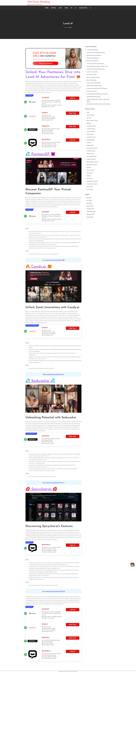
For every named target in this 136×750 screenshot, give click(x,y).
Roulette (89, 167)
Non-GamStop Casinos (92, 162)
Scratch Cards (90, 170)
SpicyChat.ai (46, 139)
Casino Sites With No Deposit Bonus (96, 52)
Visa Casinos (90, 189)
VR (71, 8)
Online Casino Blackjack (93, 58)
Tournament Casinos (92, 184)
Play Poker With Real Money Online (96, 69)
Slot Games (90, 178)
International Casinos (92, 148)
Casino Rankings (91, 129)
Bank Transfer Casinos (92, 120)
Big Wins (89, 123)
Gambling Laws (91, 140)
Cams (60, 8)
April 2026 (89, 203)
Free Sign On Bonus (92, 91)
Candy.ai (45, 112)
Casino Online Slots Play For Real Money (97, 88)
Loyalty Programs (91, 159)
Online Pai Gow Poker (92, 72)
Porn (66, 8)
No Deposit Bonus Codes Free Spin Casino (97, 66)
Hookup (89, 142)
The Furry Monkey (38, 1)
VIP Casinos (90, 186)
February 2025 (90, 214)
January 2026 (90, 206)
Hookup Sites (83, 8)
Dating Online (90, 134)
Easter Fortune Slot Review (94, 83)
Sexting (53, 8)
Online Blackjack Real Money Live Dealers (97, 94)
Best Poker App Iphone (92, 60)
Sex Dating (89, 173)
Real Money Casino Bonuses (94, 55)
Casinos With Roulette (92, 49)
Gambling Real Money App (93, 96)
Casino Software (91, 131)
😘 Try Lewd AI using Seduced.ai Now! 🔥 (53, 482)
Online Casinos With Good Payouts (95, 63)
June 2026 (89, 200)
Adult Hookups (90, 115)
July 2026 (89, 197)
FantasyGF (45, 97)
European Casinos (91, 137)
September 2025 (91, 211)
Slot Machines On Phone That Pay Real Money (98, 104)
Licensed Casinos (91, 151)
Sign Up (72, 98)
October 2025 (90, 208)
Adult (88, 112)
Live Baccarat (90, 153)
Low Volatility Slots (91, 156)
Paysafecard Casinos (92, 164)
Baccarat (89, 117)
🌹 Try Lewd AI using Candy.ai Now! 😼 (53, 374)
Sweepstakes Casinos (92, 181)
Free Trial (72, 113)
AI (75, 8)
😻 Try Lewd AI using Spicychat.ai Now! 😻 (53, 591)
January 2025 (90, 217)
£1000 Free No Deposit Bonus (94, 85)
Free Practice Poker (92, 74)
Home (46, 8)
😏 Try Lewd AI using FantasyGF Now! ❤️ (53, 260)
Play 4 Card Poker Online (93, 77)
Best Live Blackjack (91, 80)
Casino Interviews (91, 126)
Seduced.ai (45, 126)
